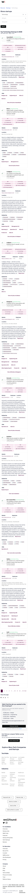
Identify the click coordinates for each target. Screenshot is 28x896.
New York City (16, 61)
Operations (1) (5, 426)
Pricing (4, 859)
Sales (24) (24, 368)
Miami (19, 763)
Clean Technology (13, 776)
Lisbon (17, 460)
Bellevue (18, 397)
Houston (12, 763)
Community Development (7, 286)
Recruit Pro (5, 850)
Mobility (14, 282)
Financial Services (12, 785)
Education (4, 780)
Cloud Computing (6, 480)
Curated (5, 853)
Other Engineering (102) (7, 622)
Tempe (20, 258)
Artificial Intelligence (19, 82)
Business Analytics (22, 347)
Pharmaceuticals (20, 217)
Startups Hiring (12, 886)
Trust (4, 877)
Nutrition (4, 156)
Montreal (10, 521)
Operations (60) (5, 619)
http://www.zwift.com (6, 649)
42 (19, 690)
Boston (3, 61)
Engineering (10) (5, 226)
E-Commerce (21, 775)
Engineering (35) (13, 358)
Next (25, 690)
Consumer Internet (4, 776)
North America (23, 61)
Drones (17, 607)
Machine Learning (11, 82)
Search (3, 26)
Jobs (10, 884)
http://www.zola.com (6, 517)
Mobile (4, 152)
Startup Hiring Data (8, 837)
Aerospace (22, 605)
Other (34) (13, 619)
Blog (4, 870)
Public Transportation (6, 280)
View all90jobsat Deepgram (14, 372)
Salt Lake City (5, 582)
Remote (21, 62)
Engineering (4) (13, 95)
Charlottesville (16, 521)
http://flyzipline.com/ (6, 578)
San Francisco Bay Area (18, 584)
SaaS (4, 82)
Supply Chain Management (13, 605)
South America (5, 62)
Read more (21, 77)
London (17, 62)
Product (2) (4, 232)
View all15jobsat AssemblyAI (14, 102)
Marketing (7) (15, 615)
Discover (3, 8)
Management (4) (15, 226)
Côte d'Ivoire (10, 584)
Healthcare (10, 152)
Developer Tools (6, 86)
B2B (11, 779)
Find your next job (14, 726)
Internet (4, 674)
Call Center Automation (7, 349)
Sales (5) (24, 622)
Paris (9, 460)
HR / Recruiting (5, 421)
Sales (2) (3, 98)
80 (23, 690)
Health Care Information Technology (9, 219)
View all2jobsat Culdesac (14, 295)
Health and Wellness (22, 154)
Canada (7, 61)
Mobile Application (13, 484)
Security (13, 480)
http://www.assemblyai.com (8, 56)
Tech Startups (6, 839)
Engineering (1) (5, 161)
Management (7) (5, 615)
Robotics (4, 605)
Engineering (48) (13, 612)
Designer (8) (4, 95)
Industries (18, 886)
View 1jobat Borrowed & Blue (14, 553)
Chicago (12, 759)
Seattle (20, 759)
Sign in (20, 728)
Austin (3, 760)
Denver (12, 762)
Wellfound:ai (6, 855)
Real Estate (5, 278)
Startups (8, 8)
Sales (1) (11, 232)
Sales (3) (12, 426)
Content (22, 674)
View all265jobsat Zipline (14, 626)
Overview (5, 828)
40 (15, 690)
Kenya (13, 582)
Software (19, 482)
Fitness (17, 674)
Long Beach (8, 654)
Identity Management (6, 482)
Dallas (3, 762)
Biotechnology (5, 217)
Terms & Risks (6, 872)
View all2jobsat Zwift (14, 685)
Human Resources (22, 417)
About (4, 866)
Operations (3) (13, 229)
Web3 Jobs (5, 833)
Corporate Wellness (6, 154)
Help (4, 868)
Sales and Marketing (20, 785)
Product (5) (16, 368)
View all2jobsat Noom (14, 165)
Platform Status (7, 879)
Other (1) (21, 95)
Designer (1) (4, 358)
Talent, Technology (14, 421)
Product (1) (17, 622)
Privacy (14, 482)
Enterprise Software (12, 773)
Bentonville (4, 584)
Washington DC (14, 760)
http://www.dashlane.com (7, 456)
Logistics (11, 607)
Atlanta (20, 760)
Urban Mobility (5, 284)
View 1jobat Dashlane (14, 493)
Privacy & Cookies (7, 874)
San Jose (4, 763)
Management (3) (5, 361)
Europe (10, 61)
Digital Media (5, 784)
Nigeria (10, 582)
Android (22, 152)
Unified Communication (7, 351)
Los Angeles (21, 757)
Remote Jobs (15, 884)
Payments (18, 480)
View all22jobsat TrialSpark (14, 236)
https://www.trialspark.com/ (8, 192)
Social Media (21, 779)
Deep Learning (13, 86)
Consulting (16, 152)
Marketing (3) (15, 361)
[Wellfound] (3, 2)
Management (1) (14, 161)
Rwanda (17, 582)
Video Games (11, 674)
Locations (21, 884)
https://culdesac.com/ (7, 258)
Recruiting (14, 417)
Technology (22, 84)
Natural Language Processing (8, 345)
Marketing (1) (5, 229)
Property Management (7, 282)
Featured (5, 835)
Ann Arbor (11, 323)
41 (17, 690)
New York (10, 134)
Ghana (21, 582)
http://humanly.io (5, 397)
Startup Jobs (6, 831)
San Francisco (12, 62)
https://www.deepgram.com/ (8, 319)
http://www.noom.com (7, 129)
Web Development (21, 781)
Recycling (11, 676)
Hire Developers (7, 857)
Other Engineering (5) (7, 368)
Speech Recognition (14, 84)
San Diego (20, 762)
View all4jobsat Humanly (14, 430)
